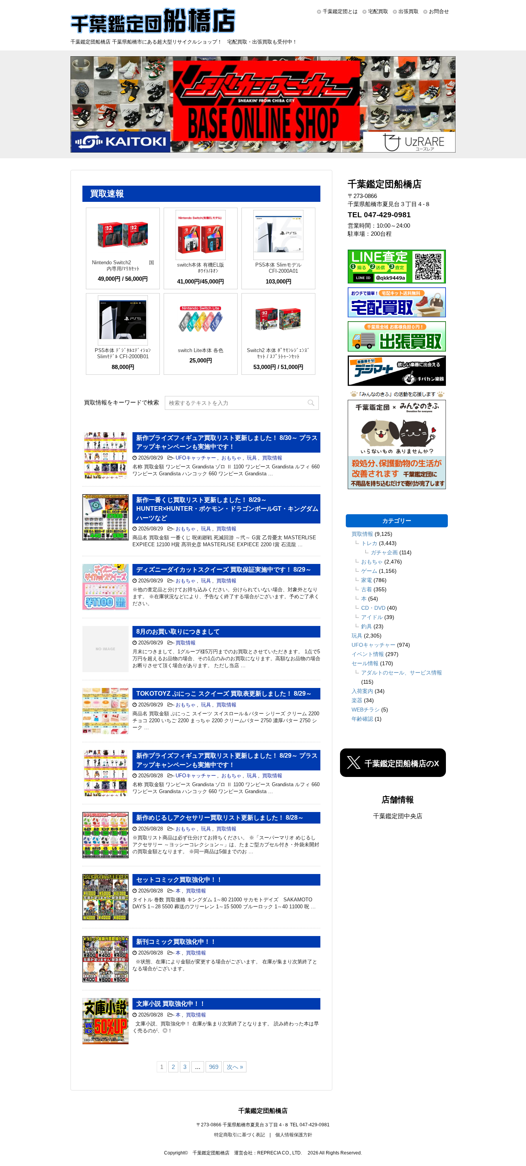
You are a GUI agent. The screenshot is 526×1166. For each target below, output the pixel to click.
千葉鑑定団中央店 (397, 816)
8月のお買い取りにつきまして (178, 631)
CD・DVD (373, 608)
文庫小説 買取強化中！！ (171, 1003)
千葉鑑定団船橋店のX (402, 763)
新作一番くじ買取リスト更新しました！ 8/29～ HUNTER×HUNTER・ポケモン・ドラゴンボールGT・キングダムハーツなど (227, 509)
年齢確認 (362, 719)
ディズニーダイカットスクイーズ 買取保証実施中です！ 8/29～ (224, 569)
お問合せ (439, 11)
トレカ (369, 543)
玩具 (252, 458)
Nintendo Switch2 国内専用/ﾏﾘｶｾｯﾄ (123, 266)
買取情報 (272, 458)
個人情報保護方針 (293, 1134)
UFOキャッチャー (196, 458)
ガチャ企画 (384, 552)
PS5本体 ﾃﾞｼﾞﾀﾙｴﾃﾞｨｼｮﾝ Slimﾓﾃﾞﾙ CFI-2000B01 (123, 353)
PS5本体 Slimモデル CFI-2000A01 (278, 268)
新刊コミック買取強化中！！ (176, 941)
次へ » (235, 1067)
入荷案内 (362, 691)
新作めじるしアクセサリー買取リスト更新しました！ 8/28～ (220, 817)
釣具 (366, 626)
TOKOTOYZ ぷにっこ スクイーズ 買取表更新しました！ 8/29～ (224, 693)
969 (213, 1067)
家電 (366, 580)
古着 (366, 589)
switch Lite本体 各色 (200, 350)
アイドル (372, 617)
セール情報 (365, 663)
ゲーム (369, 571)
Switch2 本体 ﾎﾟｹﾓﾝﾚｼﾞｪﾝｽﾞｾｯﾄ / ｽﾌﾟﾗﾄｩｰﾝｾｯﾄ (278, 353)
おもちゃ (231, 458)
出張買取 (409, 11)
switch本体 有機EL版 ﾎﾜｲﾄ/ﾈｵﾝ (200, 268)
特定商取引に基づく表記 (239, 1134)
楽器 (357, 700)
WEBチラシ (366, 709)
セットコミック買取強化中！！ (179, 879)
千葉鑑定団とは (340, 11)
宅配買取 (378, 11)
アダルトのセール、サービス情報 (401, 672)
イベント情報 (368, 654)
